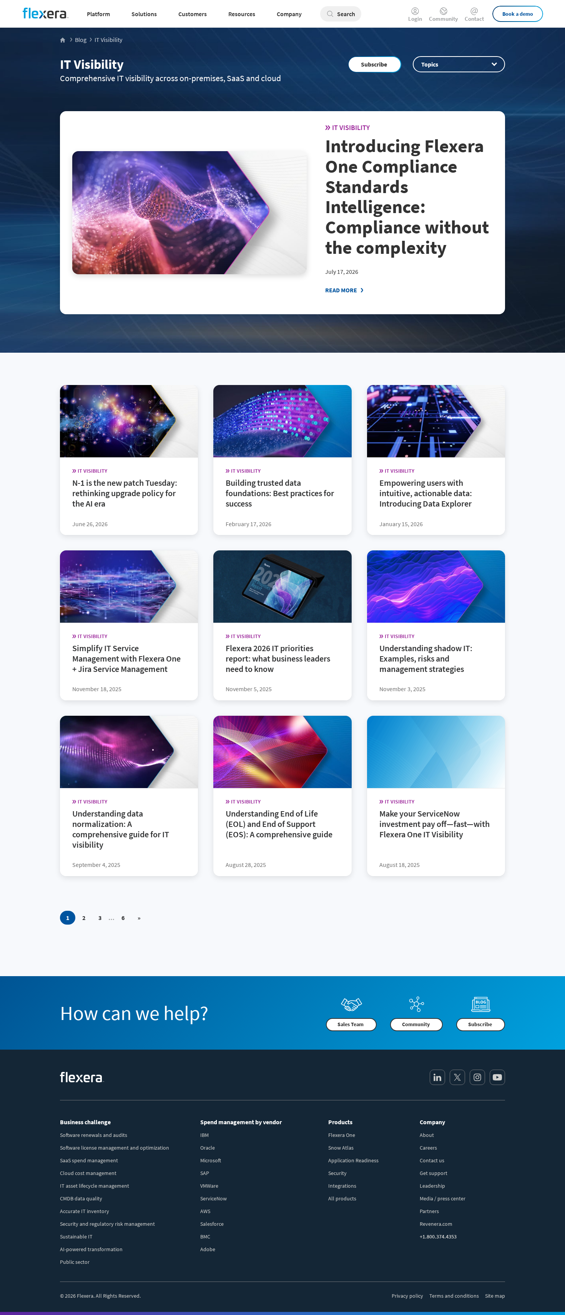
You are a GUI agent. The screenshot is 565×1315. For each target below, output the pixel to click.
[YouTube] (497, 1077)
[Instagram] (477, 1077)
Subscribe (374, 64)
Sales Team (350, 1024)
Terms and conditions (454, 1295)
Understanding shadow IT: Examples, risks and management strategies (425, 658)
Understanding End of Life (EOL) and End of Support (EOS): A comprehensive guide (279, 824)
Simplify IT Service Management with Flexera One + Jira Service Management (126, 658)
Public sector (75, 1261)
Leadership (432, 1185)
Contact (474, 18)
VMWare (209, 1185)
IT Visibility (92, 64)
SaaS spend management (89, 1160)
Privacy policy (407, 1295)
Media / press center (442, 1198)
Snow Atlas (341, 1147)
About (427, 1135)
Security (337, 1173)
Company (432, 1122)
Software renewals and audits (93, 1135)
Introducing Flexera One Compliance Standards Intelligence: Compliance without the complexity (407, 196)
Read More (341, 290)
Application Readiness (353, 1160)
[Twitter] (457, 1077)
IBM (204, 1135)
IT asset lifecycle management (94, 1185)
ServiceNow (213, 1198)
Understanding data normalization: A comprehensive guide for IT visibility (120, 829)
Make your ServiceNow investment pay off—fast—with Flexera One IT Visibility (434, 824)
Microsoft (210, 1160)
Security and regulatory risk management (107, 1223)
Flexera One (341, 1135)
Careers (428, 1147)
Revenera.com (436, 1223)
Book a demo (517, 13)
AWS (205, 1211)
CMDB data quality (81, 1198)
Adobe (207, 1249)
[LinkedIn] (437, 1077)
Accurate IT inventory (84, 1211)
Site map (495, 1295)
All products (342, 1198)
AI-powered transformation (91, 1249)
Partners (429, 1211)
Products (340, 1122)
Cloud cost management (88, 1173)
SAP (204, 1173)
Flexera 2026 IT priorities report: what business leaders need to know (278, 658)
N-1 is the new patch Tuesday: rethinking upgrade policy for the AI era (124, 493)
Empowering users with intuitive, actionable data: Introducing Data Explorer (425, 493)
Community (443, 18)
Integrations (342, 1185)
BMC (205, 1236)
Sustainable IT (76, 1236)
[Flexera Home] (63, 39)
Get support (433, 1173)
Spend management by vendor (241, 1122)
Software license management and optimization (114, 1147)
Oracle (207, 1147)
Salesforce (212, 1223)
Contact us (432, 1160)
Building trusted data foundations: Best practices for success (280, 493)
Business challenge (85, 1122)
